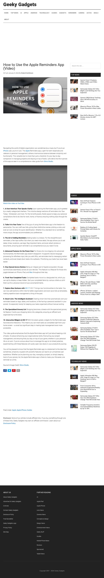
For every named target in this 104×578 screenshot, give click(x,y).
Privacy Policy (7, 527)
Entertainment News (43, 527)
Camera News (41, 514)
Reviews (39, 545)
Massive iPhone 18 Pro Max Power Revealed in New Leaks (90, 107)
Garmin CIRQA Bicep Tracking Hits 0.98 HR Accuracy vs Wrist (90, 99)
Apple (28, 151)
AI (37, 497)
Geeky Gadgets (20, 4)
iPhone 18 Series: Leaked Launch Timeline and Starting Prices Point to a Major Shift (90, 292)
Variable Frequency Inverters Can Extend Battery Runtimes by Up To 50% (90, 406)
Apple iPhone (21, 410)
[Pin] (14, 371)
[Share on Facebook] (5, 371)
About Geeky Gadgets (10, 497)
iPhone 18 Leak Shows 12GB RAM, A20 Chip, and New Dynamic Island (90, 284)
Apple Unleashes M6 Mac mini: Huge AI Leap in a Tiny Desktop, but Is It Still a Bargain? (89, 274)
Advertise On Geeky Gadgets (12, 501)
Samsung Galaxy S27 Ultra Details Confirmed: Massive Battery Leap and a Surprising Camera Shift (90, 320)
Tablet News (40, 554)
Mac (31, 272)
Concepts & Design (43, 519)
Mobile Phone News (43, 540)
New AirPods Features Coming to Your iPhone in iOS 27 (90, 202)
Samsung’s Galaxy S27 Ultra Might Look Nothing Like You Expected (90, 91)
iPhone (5, 151)
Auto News (40, 510)
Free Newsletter (8, 519)
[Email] (18, 371)
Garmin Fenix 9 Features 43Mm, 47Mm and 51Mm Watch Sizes (88, 82)
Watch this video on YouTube (13, 203)
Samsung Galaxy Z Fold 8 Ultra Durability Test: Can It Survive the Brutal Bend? (89, 220)
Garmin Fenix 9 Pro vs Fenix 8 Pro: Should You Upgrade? (90, 210)
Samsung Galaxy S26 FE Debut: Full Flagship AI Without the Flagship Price (89, 347)
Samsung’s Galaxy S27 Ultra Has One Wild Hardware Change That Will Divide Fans (90, 338)
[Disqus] (35, 459)
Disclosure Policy (9, 423)
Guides (29, 410)
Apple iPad (40, 501)
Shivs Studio (48, 161)
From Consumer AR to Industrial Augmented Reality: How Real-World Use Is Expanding (90, 388)
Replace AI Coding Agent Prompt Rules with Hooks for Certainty (90, 229)
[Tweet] (10, 371)
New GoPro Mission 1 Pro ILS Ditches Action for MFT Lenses (90, 117)
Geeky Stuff (40, 532)
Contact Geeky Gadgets (10, 510)
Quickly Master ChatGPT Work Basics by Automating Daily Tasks (89, 238)
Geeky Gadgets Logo (9, 523)
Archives (6, 506)
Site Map (6, 532)
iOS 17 (27, 288)
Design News (41, 523)
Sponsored (40, 549)
